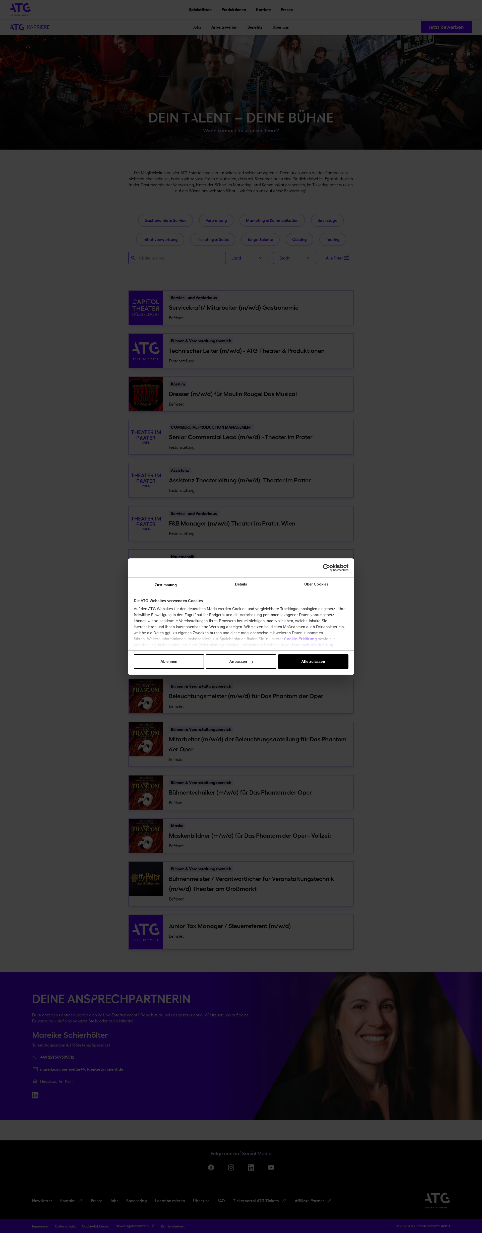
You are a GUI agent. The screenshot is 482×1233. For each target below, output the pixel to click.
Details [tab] (241, 584)
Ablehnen (168, 661)
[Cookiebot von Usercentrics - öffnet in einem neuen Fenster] (326, 567)
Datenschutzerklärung (312, 645)
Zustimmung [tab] (166, 585)
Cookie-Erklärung (300, 639)
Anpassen (238, 661)
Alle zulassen (313, 661)
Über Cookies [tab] (316, 584)
